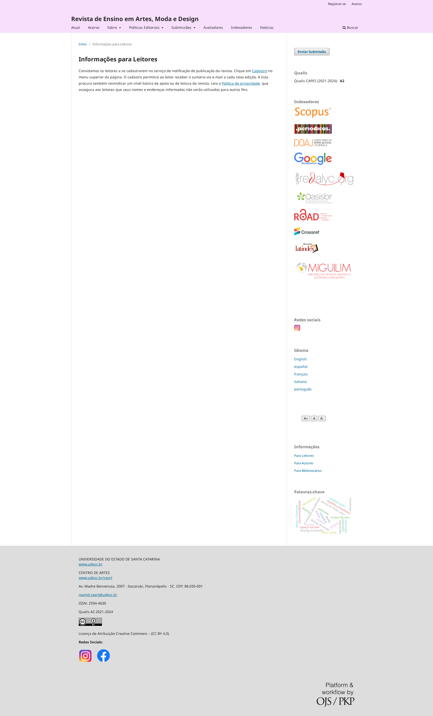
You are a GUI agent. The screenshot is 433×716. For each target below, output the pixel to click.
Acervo (93, 27)
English (300, 359)
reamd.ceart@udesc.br (98, 594)
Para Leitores (304, 455)
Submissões (181, 27)
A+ (306, 418)
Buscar (352, 27)
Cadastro (259, 70)
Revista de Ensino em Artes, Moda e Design (135, 19)
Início (83, 44)
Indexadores (241, 27)
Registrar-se (337, 4)
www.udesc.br (90, 564)
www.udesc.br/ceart (95, 577)
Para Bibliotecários (308, 470)
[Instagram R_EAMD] (85, 661)
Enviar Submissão (312, 51)
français (301, 374)
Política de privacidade (241, 83)
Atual (75, 27)
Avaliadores (213, 27)
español (300, 366)
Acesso (357, 4)
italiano (300, 381)
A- (322, 418)
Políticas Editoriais (145, 27)
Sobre (112, 27)
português (303, 389)
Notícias (267, 27)
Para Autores (303, 463)
